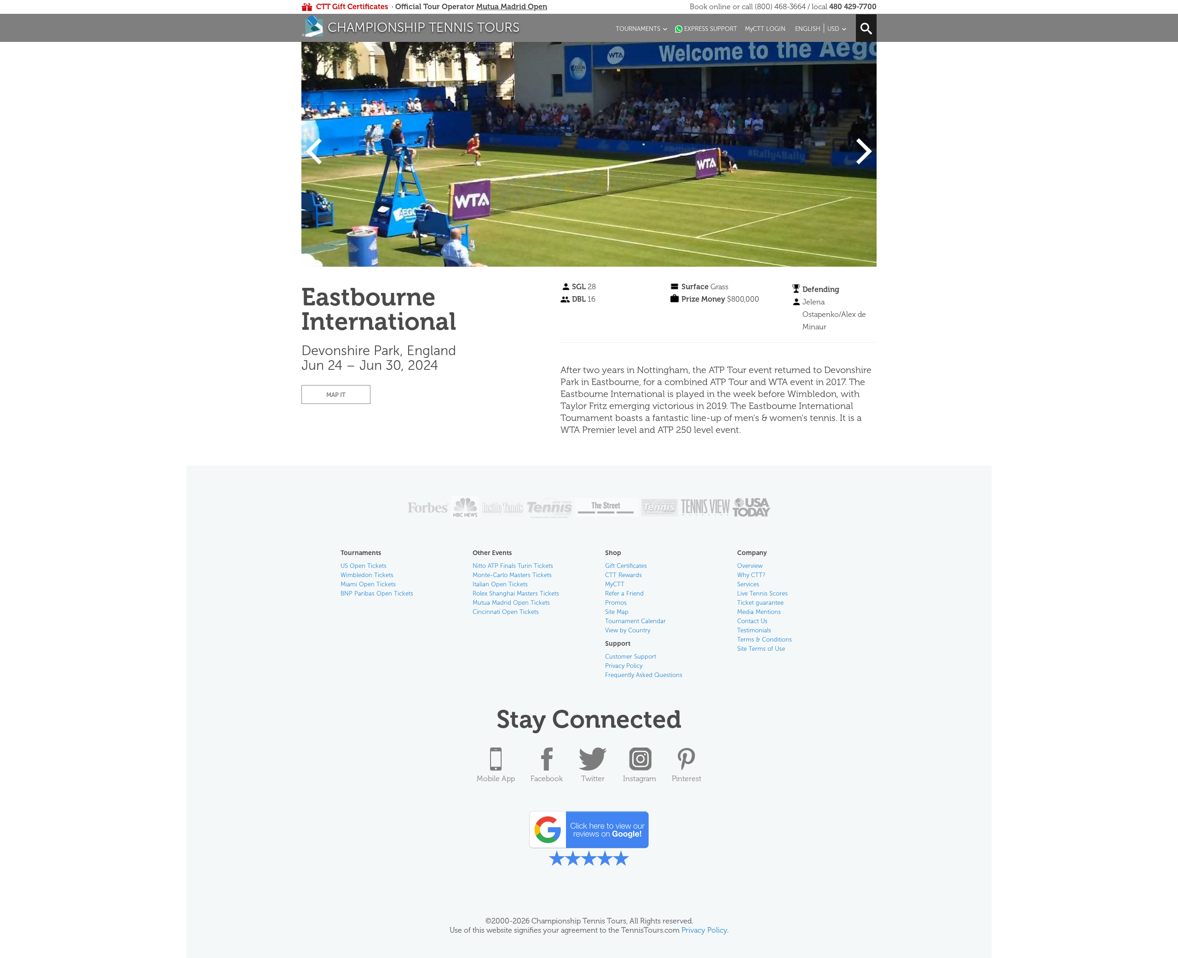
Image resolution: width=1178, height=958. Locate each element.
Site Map (617, 611)
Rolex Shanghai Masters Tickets (516, 593)
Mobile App (496, 778)
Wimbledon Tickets (367, 575)
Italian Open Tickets (500, 584)
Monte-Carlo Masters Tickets (512, 575)
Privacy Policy (623, 665)
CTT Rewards (623, 575)
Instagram (639, 778)
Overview (749, 565)
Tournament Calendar (635, 621)
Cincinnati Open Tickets (506, 611)
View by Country (627, 630)
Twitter (593, 778)
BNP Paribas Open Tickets (377, 593)
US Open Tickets (364, 565)
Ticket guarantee (760, 602)
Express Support (710, 28)
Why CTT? (751, 575)
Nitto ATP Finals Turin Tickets (513, 565)
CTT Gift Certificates (352, 6)
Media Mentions (759, 611)
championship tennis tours (424, 27)
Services (748, 584)
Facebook (547, 778)
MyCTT (614, 584)
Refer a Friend (624, 593)
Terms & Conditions (764, 639)
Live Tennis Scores (762, 593)
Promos (616, 602)
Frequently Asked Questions (643, 675)
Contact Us (752, 621)
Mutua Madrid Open (511, 6)
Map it (336, 394)
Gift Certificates (626, 565)
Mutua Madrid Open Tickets (511, 602)
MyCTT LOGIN (765, 28)
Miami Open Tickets (368, 584)
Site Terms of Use (761, 648)
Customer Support (630, 656)
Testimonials (754, 630)
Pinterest (686, 778)
